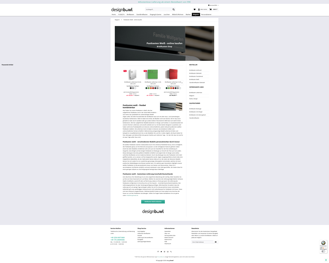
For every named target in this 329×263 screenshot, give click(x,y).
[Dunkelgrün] (146, 89)
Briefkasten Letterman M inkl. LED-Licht (132, 83)
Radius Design (193, 99)
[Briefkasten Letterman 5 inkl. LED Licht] (173, 74)
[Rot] (153, 89)
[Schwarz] (131, 89)
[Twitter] (161, 251)
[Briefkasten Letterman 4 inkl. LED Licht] (153, 74)
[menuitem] (160, 9)
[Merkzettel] (194, 9)
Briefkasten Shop (164, 46)
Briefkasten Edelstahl (195, 73)
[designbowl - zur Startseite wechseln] (121, 10)
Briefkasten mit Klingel (195, 112)
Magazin (191, 95)
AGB (165, 241)
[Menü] (326, 241)
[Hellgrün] (149, 89)
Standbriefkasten (194, 118)
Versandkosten (160, 257)
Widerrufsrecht (168, 237)
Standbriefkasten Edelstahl (197, 82)
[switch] (323, 251)
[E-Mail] (167, 251)
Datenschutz (168, 239)
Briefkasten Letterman (195, 92)
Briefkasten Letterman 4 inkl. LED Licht (153, 83)
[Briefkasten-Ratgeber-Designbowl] (171, 106)
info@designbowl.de (132, 195)
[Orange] (151, 89)
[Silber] (133, 89)
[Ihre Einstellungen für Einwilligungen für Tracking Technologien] (326, 260)
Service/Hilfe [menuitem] (213, 5)
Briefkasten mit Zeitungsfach (197, 115)
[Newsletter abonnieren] (215, 242)
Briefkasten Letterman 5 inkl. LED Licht (173, 83)
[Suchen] (173, 9)
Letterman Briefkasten (144, 233)
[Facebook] (158, 251)
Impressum (167, 243)
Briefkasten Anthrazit (195, 70)
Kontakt (140, 235)
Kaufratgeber (141, 231)
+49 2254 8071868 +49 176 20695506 (118, 238)
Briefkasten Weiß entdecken (153, 201)
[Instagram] (164, 251)
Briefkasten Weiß (194, 79)
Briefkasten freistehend (196, 76)
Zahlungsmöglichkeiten (144, 241)
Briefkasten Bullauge (195, 109)
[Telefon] (171, 251)
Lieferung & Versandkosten (145, 237)
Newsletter (167, 231)
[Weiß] (135, 89)
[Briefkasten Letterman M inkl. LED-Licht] (133, 74)
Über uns (167, 233)
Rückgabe (140, 239)
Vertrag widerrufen (169, 235)
